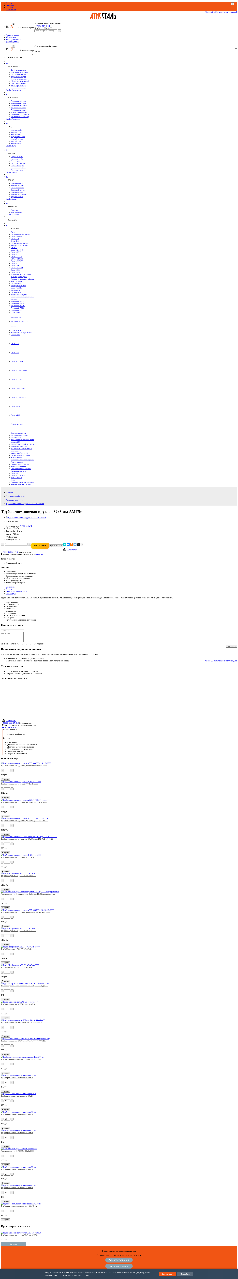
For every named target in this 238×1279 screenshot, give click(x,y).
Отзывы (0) (10, 593)
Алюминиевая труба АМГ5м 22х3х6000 (17, 1151)
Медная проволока (18, 137)
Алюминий (13, 98)
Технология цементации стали (22, 440)
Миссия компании (18, 212)
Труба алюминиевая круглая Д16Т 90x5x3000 (19, 857)
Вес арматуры (16, 292)
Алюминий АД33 (17, 308)
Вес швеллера (16, 283)
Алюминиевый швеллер (20, 117)
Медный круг (16, 132)
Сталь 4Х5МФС (17, 250)
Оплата (9, 589)
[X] (78, 544)
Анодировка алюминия (19, 321)
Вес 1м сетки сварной (19, 295)
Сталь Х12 (15, 353)
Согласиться (167, 1274)
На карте (39, 554)
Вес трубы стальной (18, 286)
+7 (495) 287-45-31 (42, 26)
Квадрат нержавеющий (19, 72)
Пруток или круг (17, 462)
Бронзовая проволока (19, 194)
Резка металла (15, 58)
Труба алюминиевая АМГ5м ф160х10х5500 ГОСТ (21, 1022)
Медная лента (16, 143)
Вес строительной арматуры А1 (22, 297)
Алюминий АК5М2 (18, 306)
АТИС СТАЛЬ (26, 526)
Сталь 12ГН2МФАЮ (18, 388)
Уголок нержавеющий (19, 79)
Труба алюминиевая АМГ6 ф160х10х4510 (18, 1004)
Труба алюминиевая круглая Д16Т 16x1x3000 (19, 784)
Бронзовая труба (17, 183)
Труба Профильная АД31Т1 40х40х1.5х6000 (19, 949)
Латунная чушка (17, 170)
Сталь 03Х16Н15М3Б (19, 370)
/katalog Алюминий (13, 119)
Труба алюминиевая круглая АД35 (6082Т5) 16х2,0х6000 (24, 766)
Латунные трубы (17, 159)
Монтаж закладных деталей (21, 484)
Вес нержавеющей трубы (20, 234)
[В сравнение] (232, 3)
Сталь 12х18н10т (17, 268)
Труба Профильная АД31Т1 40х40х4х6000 (18, 967)
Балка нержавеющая (18, 86)
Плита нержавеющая (18, 88)
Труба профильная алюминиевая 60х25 (17, 1096)
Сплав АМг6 (15, 312)
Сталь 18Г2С (15, 406)
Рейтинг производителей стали (22, 279)
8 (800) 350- (9, 552)
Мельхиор (14, 299)
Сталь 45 (14, 248)
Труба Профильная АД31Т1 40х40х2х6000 (18, 931)
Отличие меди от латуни (20, 464)
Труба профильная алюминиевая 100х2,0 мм (19, 1206)
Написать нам (10, 727)
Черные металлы (17, 424)
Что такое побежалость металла (22, 482)
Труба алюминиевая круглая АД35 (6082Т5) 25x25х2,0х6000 (25, 912)
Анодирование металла (19, 435)
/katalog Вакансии (12, 214)
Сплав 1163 (15, 241)
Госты (13, 232)
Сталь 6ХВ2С (16, 252)
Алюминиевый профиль (20, 114)
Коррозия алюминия (18, 466)
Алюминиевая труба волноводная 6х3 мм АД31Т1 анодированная (28, 894)
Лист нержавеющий (18, 74)
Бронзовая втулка (17, 188)
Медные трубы (16, 130)
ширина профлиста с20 (19, 453)
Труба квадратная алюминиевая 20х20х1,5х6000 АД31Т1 (24, 986)
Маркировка (15, 290)
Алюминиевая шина (18, 108)
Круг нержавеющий (18, 77)
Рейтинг (4, 644)
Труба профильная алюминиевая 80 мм (17, 1169)
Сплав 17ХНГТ (16, 330)
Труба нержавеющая (18, 70)
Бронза (11, 180)
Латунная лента (17, 157)
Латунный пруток (17, 166)
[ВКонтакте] (68, 544)
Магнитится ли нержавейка (21, 333)
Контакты (12, 220)
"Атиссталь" (71, 550)
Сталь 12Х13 (15, 270)
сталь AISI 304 (16, 478)
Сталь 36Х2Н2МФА (18, 475)
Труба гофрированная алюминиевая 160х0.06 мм (21, 1059)
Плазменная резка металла (21, 469)
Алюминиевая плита (18, 110)
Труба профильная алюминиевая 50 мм (17, 1078)
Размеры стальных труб (19, 245)
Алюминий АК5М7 (18, 301)
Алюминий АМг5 (17, 303)
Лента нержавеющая (18, 83)
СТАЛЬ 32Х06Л (17, 259)
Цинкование (15, 335)
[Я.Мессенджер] (64, 544)
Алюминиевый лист (18, 101)
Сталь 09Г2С (15, 272)
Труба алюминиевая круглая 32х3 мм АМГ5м (19, 1235)
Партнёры (14, 210)
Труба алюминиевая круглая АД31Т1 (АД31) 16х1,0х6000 (24, 821)
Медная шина (16, 134)
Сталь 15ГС (15, 266)
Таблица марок (16, 281)
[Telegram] (75, 544)
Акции (37, 51)
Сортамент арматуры (18, 433)
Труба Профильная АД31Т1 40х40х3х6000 (18, 876)
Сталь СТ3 (15, 239)
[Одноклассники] (71, 544)
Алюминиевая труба (18, 103)
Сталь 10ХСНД (16, 288)
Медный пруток (17, 139)
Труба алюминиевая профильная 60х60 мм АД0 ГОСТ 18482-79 (27, 839)
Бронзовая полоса (17, 186)
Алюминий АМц (17, 310)
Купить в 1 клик (56, 546)
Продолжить (231, 646)
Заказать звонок (120, 1260)
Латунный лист (16, 161)
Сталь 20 (14, 263)
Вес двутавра (16, 437)
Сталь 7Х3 (15, 344)
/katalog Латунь (11, 172)
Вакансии (12, 207)
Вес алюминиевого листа (20, 455)
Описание (10, 587)
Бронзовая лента (17, 192)
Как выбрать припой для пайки (22, 444)
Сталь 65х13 (15, 254)
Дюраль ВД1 (15, 442)
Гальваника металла (18, 471)
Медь (10, 127)
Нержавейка (14, 67)
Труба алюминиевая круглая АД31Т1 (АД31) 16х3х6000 (24, 802)
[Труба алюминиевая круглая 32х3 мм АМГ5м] (26, 517)
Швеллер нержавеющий (20, 81)
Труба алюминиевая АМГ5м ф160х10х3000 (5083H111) (23, 1041)
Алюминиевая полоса (19, 106)
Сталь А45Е (15, 415)
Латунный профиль (18, 168)
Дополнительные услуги (16, 591)
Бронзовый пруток (18, 190)
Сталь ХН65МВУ (17, 237)
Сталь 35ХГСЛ (16, 257)
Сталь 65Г (14, 473)
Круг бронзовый (17, 197)
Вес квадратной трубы (19, 243)
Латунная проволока (18, 163)
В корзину (40, 546)
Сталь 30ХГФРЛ (17, 261)
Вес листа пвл (16, 317)
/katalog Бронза (11, 199)
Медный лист (16, 141)
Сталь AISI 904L (17, 362)
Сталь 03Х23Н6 (16, 379)
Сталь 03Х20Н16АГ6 (18, 397)
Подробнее (185, 1274)
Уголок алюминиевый (19, 112)
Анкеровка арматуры (19, 446)
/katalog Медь (11, 146)
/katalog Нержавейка (13, 90)
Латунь (11, 153)
